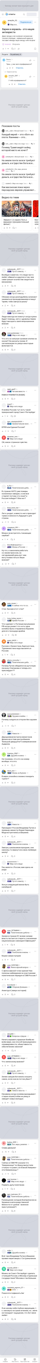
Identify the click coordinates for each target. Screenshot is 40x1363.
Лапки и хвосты (18, 1091)
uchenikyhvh (9, 157)
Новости (15, 734)
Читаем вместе (18, 391)
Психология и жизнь (20, 844)
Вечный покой (19, 131)
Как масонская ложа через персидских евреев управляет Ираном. (18, 190)
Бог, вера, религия (21, 169)
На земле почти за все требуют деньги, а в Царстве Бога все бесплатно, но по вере (18, 177)
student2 (8, 183)
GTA (14, 1290)
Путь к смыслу (18, 271)
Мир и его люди (14, 25)
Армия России (18, 621)
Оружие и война (18, 716)
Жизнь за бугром (19, 773)
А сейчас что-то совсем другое (21, 606)
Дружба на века (17, 756)
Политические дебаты (21, 488)
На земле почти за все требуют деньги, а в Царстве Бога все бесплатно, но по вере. (18, 163)
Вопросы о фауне (19, 1036)
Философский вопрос (19, 967)
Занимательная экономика (21, 424)
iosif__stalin (9, 131)
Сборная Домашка (19, 987)
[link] (17, 215)
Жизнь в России (18, 547)
